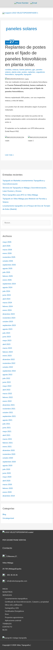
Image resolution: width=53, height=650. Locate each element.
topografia (19, 74)
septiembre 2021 (9, 416)
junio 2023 (7, 337)
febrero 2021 (8, 443)
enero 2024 (7, 310)
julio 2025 (6, 272)
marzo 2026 (7, 250)
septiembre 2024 (9, 284)
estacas (15, 70)
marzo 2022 (7, 393)
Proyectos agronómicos (14, 617)
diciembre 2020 (9, 450)
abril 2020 (6, 481)
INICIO (5, 589)
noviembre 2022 (9, 363)
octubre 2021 (8, 412)
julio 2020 (6, 469)
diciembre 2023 (9, 314)
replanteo (31, 72)
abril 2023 (6, 344)
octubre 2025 (8, 261)
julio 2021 (6, 424)
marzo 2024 (7, 303)
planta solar (16, 72)
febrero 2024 (8, 306)
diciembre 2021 (9, 405)
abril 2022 (6, 390)
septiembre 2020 (9, 462)
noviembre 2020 (9, 454)
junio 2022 (7, 382)
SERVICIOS (7, 595)
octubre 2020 (8, 458)
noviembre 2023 (9, 318)
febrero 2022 (8, 397)
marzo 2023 (7, 348)
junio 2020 (7, 473)
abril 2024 (6, 299)
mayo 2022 (7, 386)
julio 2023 (6, 333)
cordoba (8, 70)
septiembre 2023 (9, 325)
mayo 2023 (7, 340)
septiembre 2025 (9, 265)
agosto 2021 (7, 420)
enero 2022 (7, 401)
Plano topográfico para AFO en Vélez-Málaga (20, 195)
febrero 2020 (8, 488)
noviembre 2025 (9, 257)
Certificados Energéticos (14, 611)
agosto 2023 (7, 329)
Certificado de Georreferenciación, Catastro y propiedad (27, 602)
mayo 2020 (7, 477)
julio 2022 (6, 378)
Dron (7, 614)
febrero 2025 (8, 276)
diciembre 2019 (9, 496)
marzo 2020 (7, 484)
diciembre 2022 (9, 359)
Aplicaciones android (13, 620)
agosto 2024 (7, 287)
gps (33, 70)
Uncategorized (8, 518)
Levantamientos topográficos (16, 599)
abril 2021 (6, 435)
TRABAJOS (6, 624)
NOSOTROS (7, 592)
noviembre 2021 (9, 409)
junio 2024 (7, 295)
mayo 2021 (7, 431)
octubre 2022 (8, 367)
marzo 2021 (7, 439)
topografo (27, 74)
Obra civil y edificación (13, 605)
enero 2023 (7, 356)
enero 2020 (7, 492)
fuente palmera (25, 70)
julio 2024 (6, 291)
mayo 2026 (7, 242)
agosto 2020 (7, 465)
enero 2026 (7, 253)
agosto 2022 (7, 375)
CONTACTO (7, 627)
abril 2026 (6, 246)
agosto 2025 (7, 268)
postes (24, 72)
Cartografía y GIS (12, 608)
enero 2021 (7, 447)
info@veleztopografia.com (16, 581)
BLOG (4, 630)
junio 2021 (7, 428)
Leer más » (9, 154)
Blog (4, 514)
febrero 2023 (8, 352)
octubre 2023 (8, 321)
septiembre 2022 (9, 371)
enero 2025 (7, 280)
